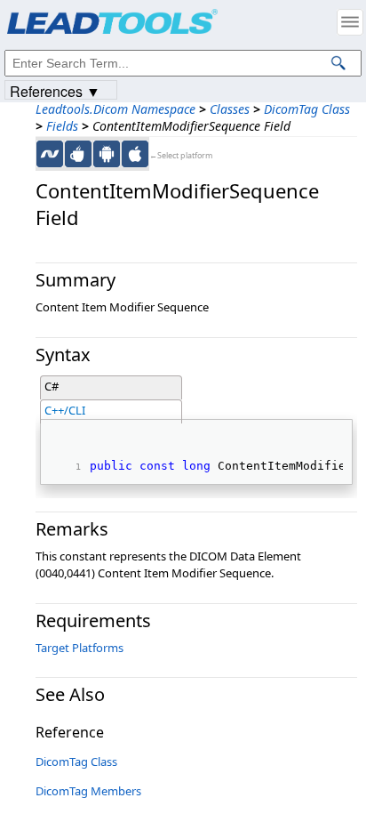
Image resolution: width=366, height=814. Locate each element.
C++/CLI (64, 410)
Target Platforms (79, 648)
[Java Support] (78, 154)
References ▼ (55, 90)
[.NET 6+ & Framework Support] (49, 154)
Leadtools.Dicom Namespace (115, 109)
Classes (230, 109)
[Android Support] (106, 154)
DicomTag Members (88, 791)
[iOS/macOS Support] (135, 154)
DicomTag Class (307, 109)
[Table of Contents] (350, 22)
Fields (62, 125)
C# (51, 386)
